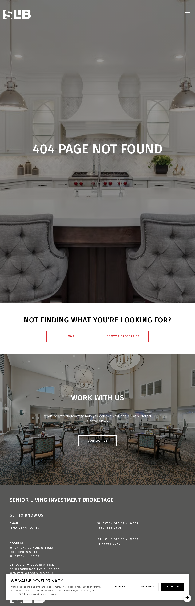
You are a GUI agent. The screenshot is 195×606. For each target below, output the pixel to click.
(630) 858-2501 (109, 527)
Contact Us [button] (97, 440)
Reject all (121, 586)
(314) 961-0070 (109, 543)
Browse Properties (123, 336)
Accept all (173, 586)
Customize (147, 586)
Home (70, 336)
